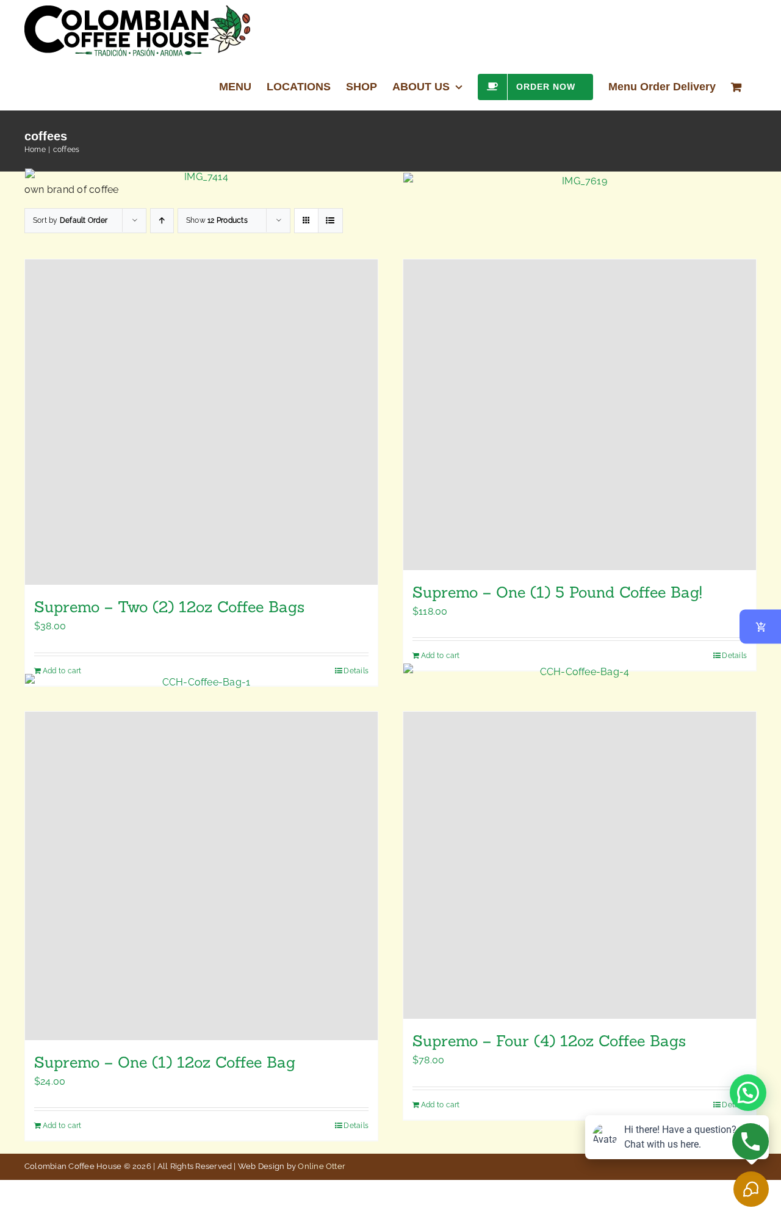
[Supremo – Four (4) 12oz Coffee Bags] (579, 865)
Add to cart (440, 1105)
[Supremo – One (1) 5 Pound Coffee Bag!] (579, 414)
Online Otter (321, 1166)
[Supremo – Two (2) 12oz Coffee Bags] (201, 422)
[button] (748, 1092)
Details (734, 1105)
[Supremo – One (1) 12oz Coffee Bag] (201, 876)
